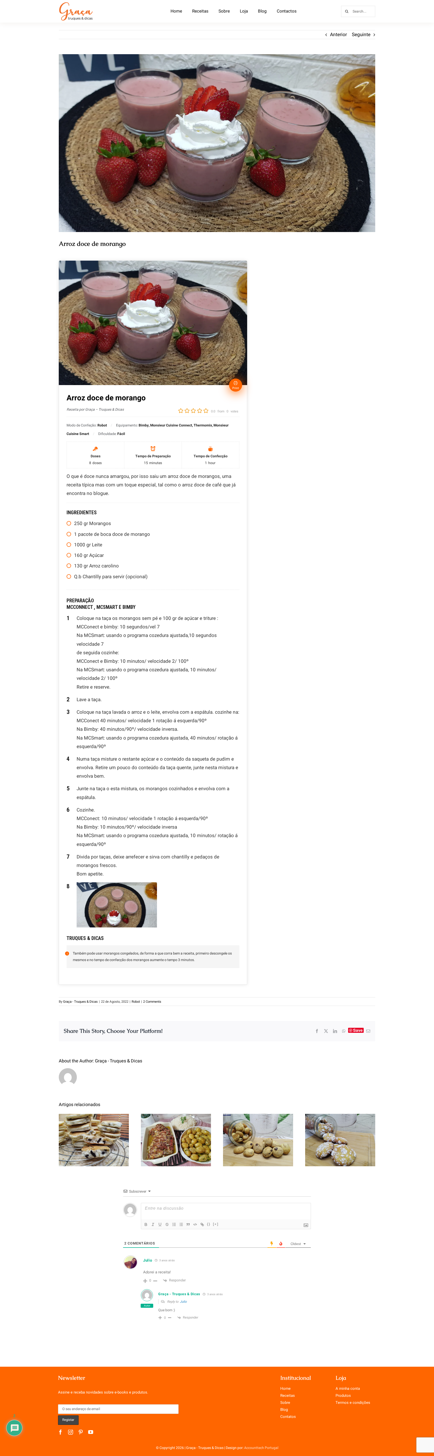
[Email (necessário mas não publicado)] (368, 1031)
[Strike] (167, 1224)
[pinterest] (80, 1432)
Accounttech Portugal (261, 1447)
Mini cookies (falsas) (258, 1135)
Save (358, 1030)
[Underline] (160, 1224)
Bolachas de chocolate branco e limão (340, 1131)
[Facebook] (317, 1031)
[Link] (202, 1224)
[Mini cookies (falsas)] (258, 1140)
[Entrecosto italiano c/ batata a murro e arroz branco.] (176, 1140)
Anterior (338, 34)
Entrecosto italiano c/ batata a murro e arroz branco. (176, 1127)
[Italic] (152, 1224)
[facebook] (60, 1432)
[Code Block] (195, 1224)
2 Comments (152, 1001)
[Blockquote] (188, 1224)
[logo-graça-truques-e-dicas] (76, 3)
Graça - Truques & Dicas (80, 1001)
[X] (326, 1031)
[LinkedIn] (335, 1031)
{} (208, 1224)
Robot (136, 1001)
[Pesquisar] (358, 11)
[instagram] (70, 1432)
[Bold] (145, 1224)
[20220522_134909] (217, 143)
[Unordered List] (181, 1224)
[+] (216, 1224)
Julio (183, 1301)
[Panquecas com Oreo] (94, 1140)
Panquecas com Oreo (94, 1135)
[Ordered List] (174, 1224)
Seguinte (361, 34)
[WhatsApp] (344, 1031)
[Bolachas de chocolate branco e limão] (340, 1140)
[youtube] (90, 1432)
